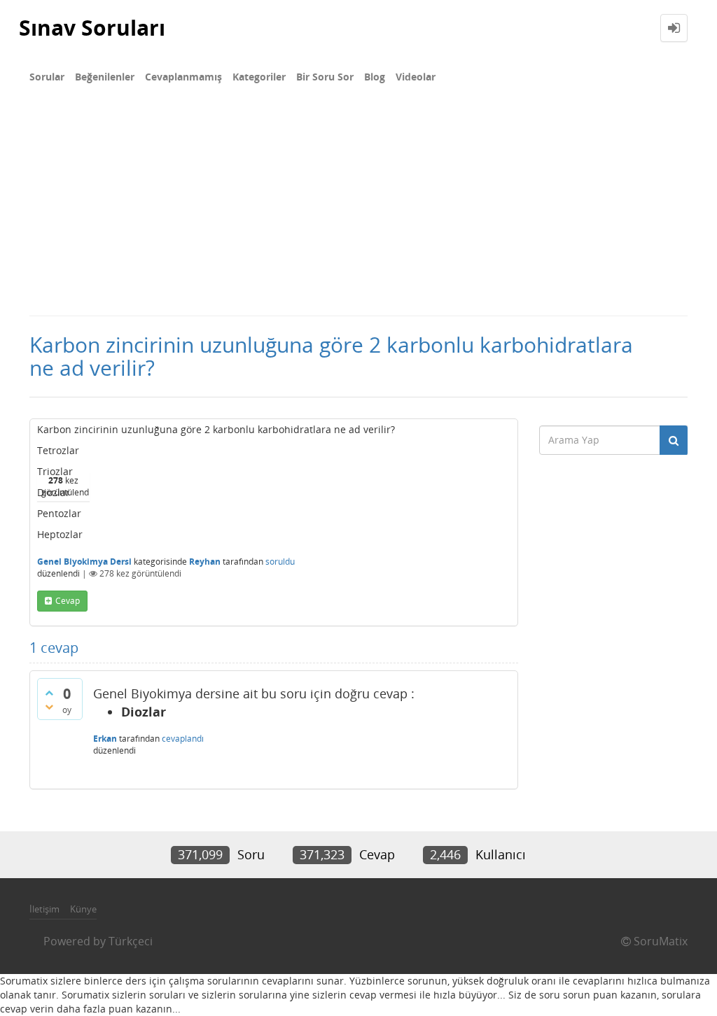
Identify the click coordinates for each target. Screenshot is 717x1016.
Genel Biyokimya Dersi (84, 561)
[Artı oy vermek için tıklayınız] (49, 693)
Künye (83, 909)
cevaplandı (183, 739)
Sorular (46, 76)
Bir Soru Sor (325, 76)
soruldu (280, 561)
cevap (67, 601)
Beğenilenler (104, 76)
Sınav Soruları (92, 27)
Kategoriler (259, 76)
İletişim (44, 909)
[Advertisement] (358, 210)
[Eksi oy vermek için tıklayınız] (49, 707)
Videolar (416, 76)
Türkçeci (131, 941)
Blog (374, 76)
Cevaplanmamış (183, 76)
